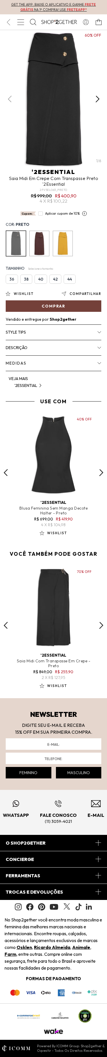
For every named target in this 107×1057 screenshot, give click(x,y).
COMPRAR (53, 306)
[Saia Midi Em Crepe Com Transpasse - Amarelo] (63, 243)
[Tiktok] (78, 907)
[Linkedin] (89, 907)
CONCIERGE (20, 859)
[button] (97, 99)
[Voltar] (8, 22)
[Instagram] (18, 907)
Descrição (16, 347)
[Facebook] (30, 907)
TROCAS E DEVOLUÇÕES (34, 892)
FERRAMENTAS (23, 875)
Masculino (78, 772)
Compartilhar (85, 293)
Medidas (16, 363)
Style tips (16, 332)
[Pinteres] (41, 907)
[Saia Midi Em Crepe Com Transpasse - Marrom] (39, 243)
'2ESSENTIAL (53, 171)
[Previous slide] (5, 472)
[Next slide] (101, 472)
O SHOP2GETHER (26, 843)
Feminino (28, 772)
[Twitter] (66, 906)
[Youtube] (54, 907)
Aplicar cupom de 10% (62, 213)
